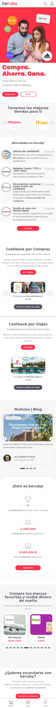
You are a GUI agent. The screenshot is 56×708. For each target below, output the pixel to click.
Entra (28, 94)
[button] (4, 122)
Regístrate (10, 94)
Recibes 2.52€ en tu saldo (28, 312)
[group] (14, 122)
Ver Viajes (28, 352)
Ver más (28, 228)
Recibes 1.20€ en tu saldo (28, 393)
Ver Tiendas (28, 272)
